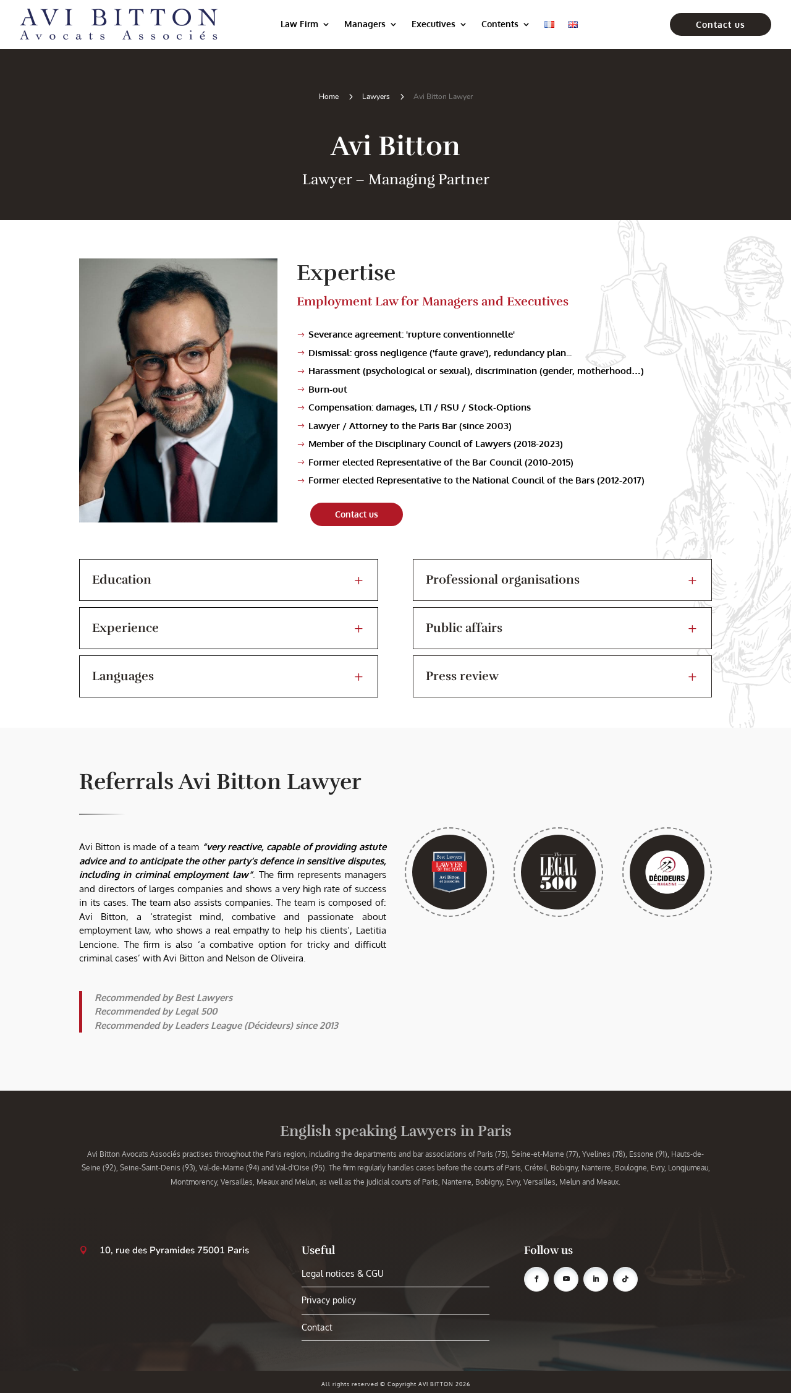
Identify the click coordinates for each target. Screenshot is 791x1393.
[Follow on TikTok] (625, 1279)
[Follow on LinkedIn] (595, 1279)
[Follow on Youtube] (566, 1279)
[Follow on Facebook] (536, 1279)
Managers (365, 24)
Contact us (720, 24)
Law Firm (299, 24)
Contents (499, 24)
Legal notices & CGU (343, 1273)
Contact (317, 1327)
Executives (433, 24)
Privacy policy (329, 1300)
